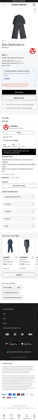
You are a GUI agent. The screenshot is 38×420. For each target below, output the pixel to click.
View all (19, 275)
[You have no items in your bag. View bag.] (34, 4)
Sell (5, 319)
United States (20, 408)
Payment (8, 204)
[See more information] (34, 85)
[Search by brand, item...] (4, 4)
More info (21, 63)
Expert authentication (13, 197)
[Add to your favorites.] (16, 257)
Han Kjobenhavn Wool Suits (12, 298)
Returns (7, 219)
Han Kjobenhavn (13, 44)
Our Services (8, 309)
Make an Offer (19, 98)
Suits (18, 288)
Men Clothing (8, 288)
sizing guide (18, 61)
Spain (32, 408)
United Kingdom (11, 408)
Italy (19, 409)
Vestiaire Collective (11, 328)
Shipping (8, 211)
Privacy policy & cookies (18, 357)
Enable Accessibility (19, 1)
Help (6, 226)
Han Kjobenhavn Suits (11, 293)
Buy (4, 314)
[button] (34, 4)
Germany (27, 408)
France (4, 408)
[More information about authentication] (34, 70)
